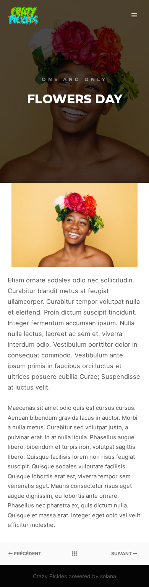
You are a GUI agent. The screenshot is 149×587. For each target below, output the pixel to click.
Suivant (122, 553)
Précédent (27, 553)
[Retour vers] (74, 553)
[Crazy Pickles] (23, 15)
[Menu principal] (134, 15)
